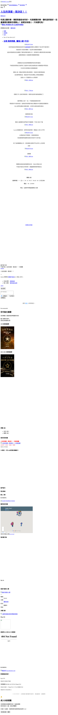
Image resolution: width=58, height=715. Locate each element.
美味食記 (12, 281)
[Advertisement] (13, 250)
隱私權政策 (37, 694)
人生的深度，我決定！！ (14, 11)
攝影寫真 (13, 28)
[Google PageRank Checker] (8, 500)
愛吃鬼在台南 (13, 283)
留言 (13, 277)
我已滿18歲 (3, 712)
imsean (2, 268)
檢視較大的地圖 (28, 225)
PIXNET (17, 694)
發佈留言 (3, 297)
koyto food (11, 534)
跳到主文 (3, 16)
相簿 (5, 31)
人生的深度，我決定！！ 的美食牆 (10, 441)
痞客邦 (10, 277)
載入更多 (3, 288)
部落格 (5, 33)
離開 (9, 712)
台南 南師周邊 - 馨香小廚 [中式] (16, 41)
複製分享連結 (4, 447)
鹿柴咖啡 (28, 47)
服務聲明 (43, 694)
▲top (2, 285)
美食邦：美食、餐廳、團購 (8, 445)
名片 (5, 34)
